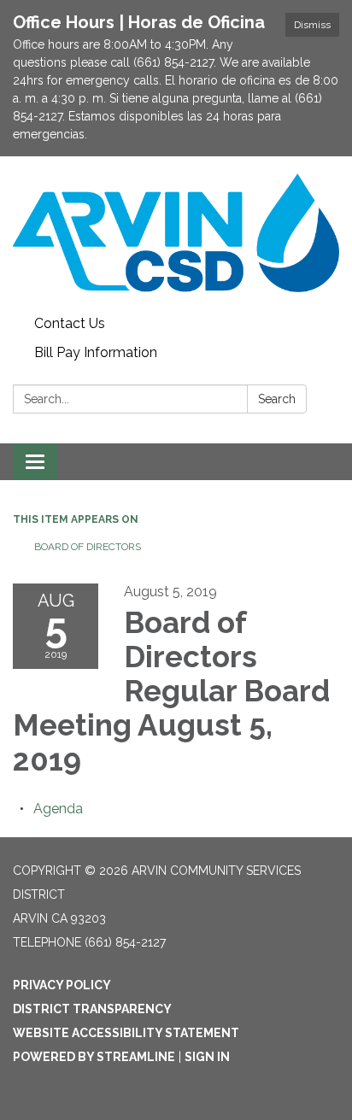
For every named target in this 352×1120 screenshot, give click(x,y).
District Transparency (92, 1009)
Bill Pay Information (95, 352)
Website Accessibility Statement (126, 1033)
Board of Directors (87, 547)
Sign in (207, 1057)
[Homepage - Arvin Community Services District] (176, 232)
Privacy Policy (62, 985)
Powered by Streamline (94, 1057)
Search (277, 399)
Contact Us (69, 323)
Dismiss (312, 25)
